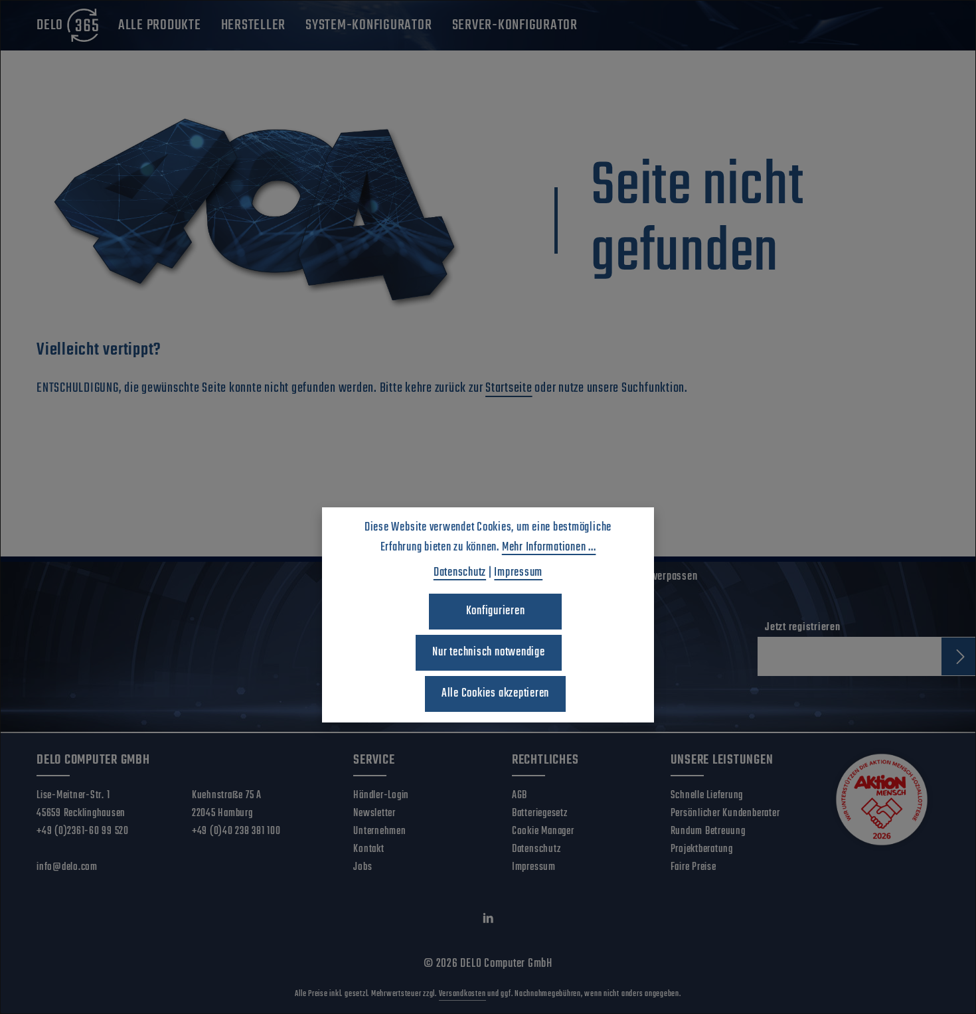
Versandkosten (462, 994)
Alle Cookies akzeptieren (495, 693)
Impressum (534, 867)
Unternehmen (379, 831)
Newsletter (374, 813)
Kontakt (368, 849)
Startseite (508, 388)
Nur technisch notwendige (488, 652)
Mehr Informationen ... (549, 547)
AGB (519, 795)
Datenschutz (536, 849)
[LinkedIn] (488, 921)
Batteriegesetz (540, 813)
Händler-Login (381, 795)
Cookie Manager (543, 831)
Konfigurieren (495, 611)
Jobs (362, 867)
